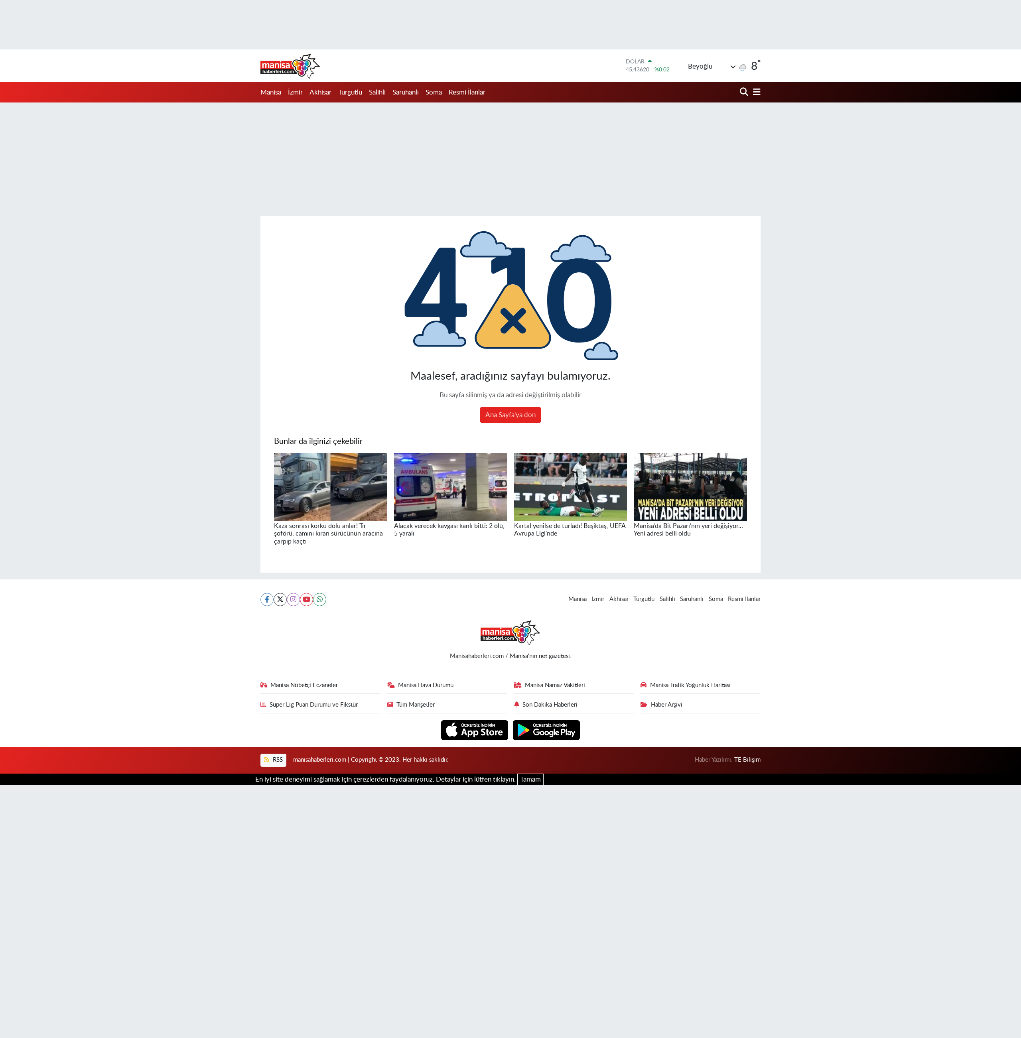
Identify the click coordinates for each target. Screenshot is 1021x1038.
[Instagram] (293, 599)
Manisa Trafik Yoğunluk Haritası (690, 685)
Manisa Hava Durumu (425, 685)
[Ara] (745, 92)
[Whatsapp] (319, 599)
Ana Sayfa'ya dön (510, 415)
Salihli (377, 92)
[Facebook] (267, 599)
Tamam (530, 779)
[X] (280, 599)
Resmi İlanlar (467, 92)
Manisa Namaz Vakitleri (555, 685)
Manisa (270, 92)
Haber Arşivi (666, 705)
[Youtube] (306, 599)
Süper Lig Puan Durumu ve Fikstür (314, 705)
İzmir (295, 92)
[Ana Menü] (755, 92)
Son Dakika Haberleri (550, 705)
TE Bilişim (747, 760)
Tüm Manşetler (415, 705)
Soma (434, 92)
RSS (277, 760)
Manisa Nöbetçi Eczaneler (304, 685)
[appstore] (476, 729)
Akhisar (320, 92)
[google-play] (546, 729)
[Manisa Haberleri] (290, 66)
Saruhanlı (405, 92)
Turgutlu (350, 92)
